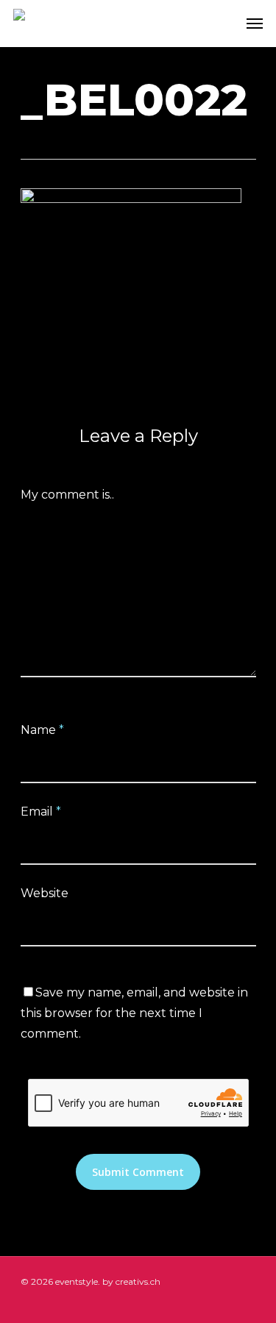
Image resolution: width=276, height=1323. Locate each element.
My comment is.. (67, 495)
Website (44, 893)
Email (41, 812)
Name (42, 730)
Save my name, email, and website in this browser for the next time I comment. (134, 1013)
